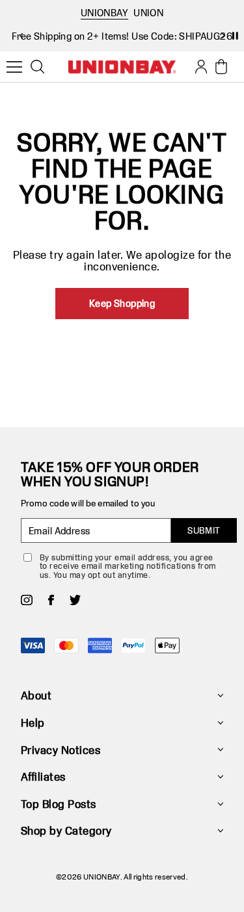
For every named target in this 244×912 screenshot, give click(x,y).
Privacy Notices (60, 750)
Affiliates (43, 776)
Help (33, 722)
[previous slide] (21, 36)
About (36, 695)
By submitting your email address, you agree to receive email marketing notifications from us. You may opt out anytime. (128, 566)
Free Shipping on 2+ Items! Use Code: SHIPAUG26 (122, 36)
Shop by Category (66, 830)
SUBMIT (204, 530)
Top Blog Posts (58, 804)
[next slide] (223, 36)
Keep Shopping (122, 303)
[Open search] (38, 67)
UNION (148, 12)
